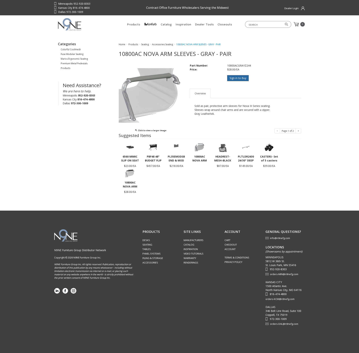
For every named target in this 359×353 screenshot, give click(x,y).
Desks (146, 240)
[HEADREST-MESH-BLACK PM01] (222, 147)
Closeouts (225, 24)
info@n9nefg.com (280, 238)
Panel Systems (151, 253)
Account (230, 249)
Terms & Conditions (237, 257)
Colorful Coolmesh (71, 49)
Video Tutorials (193, 253)
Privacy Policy (233, 262)
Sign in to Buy (238, 78)
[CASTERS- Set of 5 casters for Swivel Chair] (269, 147)
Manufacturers (193, 240)
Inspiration (183, 24)
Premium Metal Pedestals (74, 63)
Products (133, 24)
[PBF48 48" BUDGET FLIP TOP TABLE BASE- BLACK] (153, 147)
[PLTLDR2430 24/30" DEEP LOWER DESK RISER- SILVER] (245, 147)
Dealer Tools (204, 24)
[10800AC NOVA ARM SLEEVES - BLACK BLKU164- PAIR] (130, 173)
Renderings (191, 262)
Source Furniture (81, 24)
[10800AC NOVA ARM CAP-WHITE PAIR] (199, 147)
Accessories (150, 262)
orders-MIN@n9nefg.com (284, 274)
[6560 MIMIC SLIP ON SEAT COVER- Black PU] (130, 147)
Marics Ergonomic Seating (74, 58)
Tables (146, 249)
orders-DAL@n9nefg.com (284, 324)
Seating (147, 244)
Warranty (190, 258)
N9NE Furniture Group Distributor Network (80, 250)
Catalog (166, 24)
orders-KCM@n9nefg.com (280, 299)
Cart (227, 240)
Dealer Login (291, 8)
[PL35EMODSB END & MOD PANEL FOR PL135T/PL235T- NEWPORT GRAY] (176, 147)
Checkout (231, 244)
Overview (200, 93)
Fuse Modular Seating (72, 54)
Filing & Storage (152, 258)
